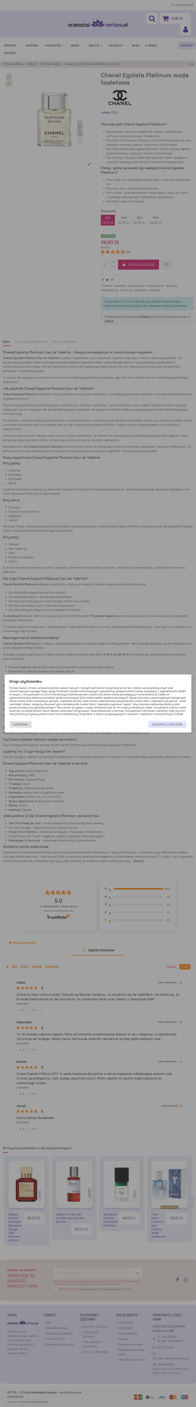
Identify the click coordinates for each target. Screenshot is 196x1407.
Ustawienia (20, 724)
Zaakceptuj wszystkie (167, 724)
